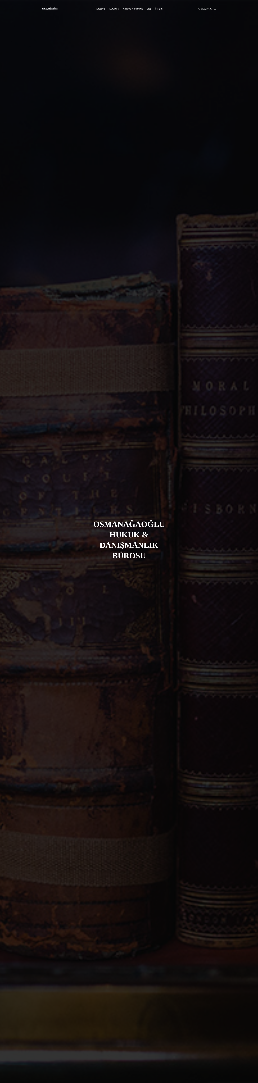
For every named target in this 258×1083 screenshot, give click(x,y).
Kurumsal (114, 8)
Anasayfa (100, 8)
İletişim (159, 8)
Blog (149, 8)
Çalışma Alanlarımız (133, 8)
